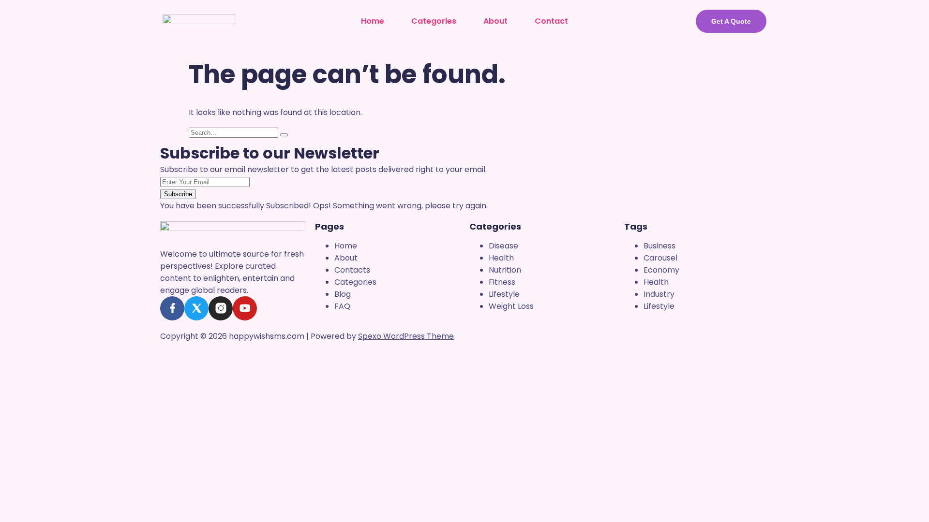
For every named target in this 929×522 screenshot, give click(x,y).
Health (501, 257)
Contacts (352, 270)
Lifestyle (504, 294)
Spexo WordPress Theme (406, 336)
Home (372, 21)
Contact (551, 21)
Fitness (502, 282)
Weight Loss (511, 306)
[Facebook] (172, 308)
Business (659, 245)
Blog (342, 294)
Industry (659, 294)
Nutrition (505, 270)
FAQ (342, 306)
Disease (503, 245)
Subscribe (178, 194)
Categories (433, 21)
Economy (661, 270)
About (495, 21)
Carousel (660, 257)
